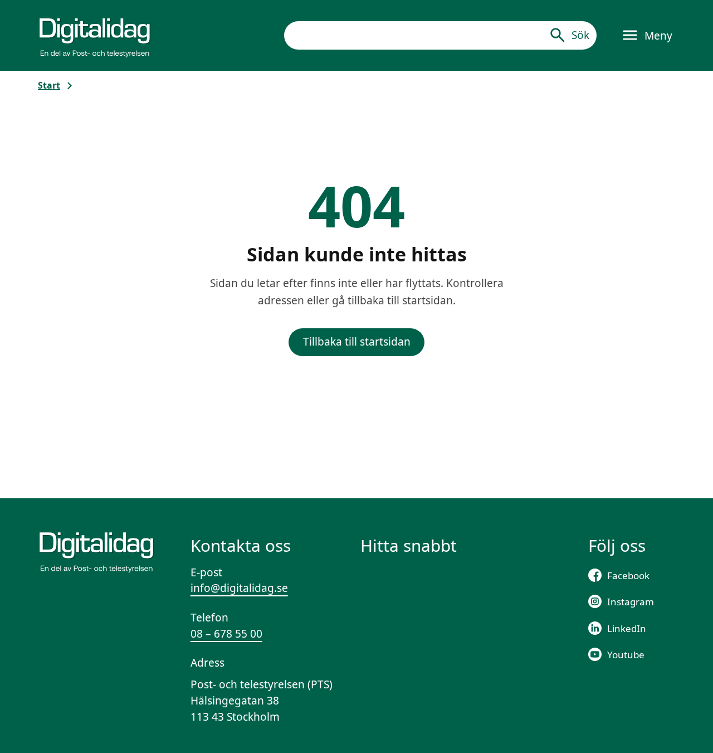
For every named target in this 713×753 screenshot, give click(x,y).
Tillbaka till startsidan (357, 341)
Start (49, 85)
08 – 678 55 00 (226, 633)
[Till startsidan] (95, 35)
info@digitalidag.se (239, 588)
